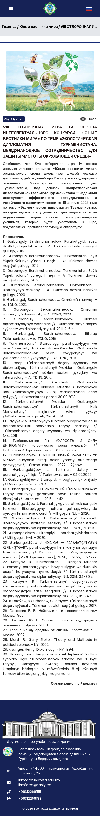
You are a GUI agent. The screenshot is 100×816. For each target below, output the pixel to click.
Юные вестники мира (38, 27)
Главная (9, 27)
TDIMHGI (71, 808)
